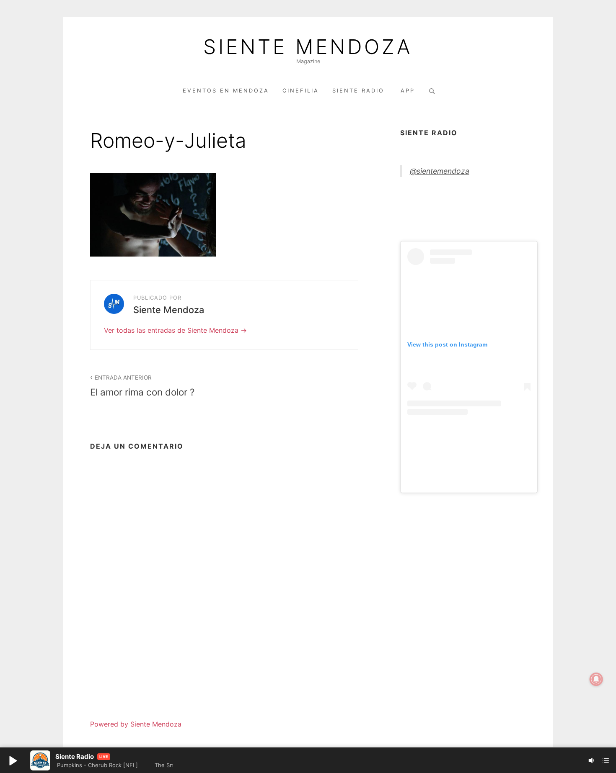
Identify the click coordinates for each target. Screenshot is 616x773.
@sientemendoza (439, 171)
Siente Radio (359, 90)
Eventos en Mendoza (226, 90)
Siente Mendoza (308, 47)
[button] (12, 760)
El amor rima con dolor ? (142, 386)
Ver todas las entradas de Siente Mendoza (172, 330)
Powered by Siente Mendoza (135, 724)
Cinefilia (300, 90)
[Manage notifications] (596, 679)
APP (408, 90)
